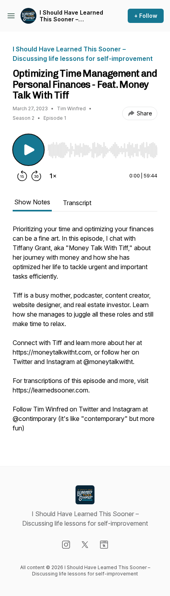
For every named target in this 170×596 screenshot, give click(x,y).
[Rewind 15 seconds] (22, 175)
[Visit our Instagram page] (66, 545)
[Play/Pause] (28, 150)
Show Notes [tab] (32, 202)
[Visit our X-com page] (85, 545)
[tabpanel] (85, 332)
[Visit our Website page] (104, 545)
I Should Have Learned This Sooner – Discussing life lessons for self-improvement (72, 16)
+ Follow (145, 15)
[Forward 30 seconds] (36, 175)
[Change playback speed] (53, 175)
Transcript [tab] (77, 203)
